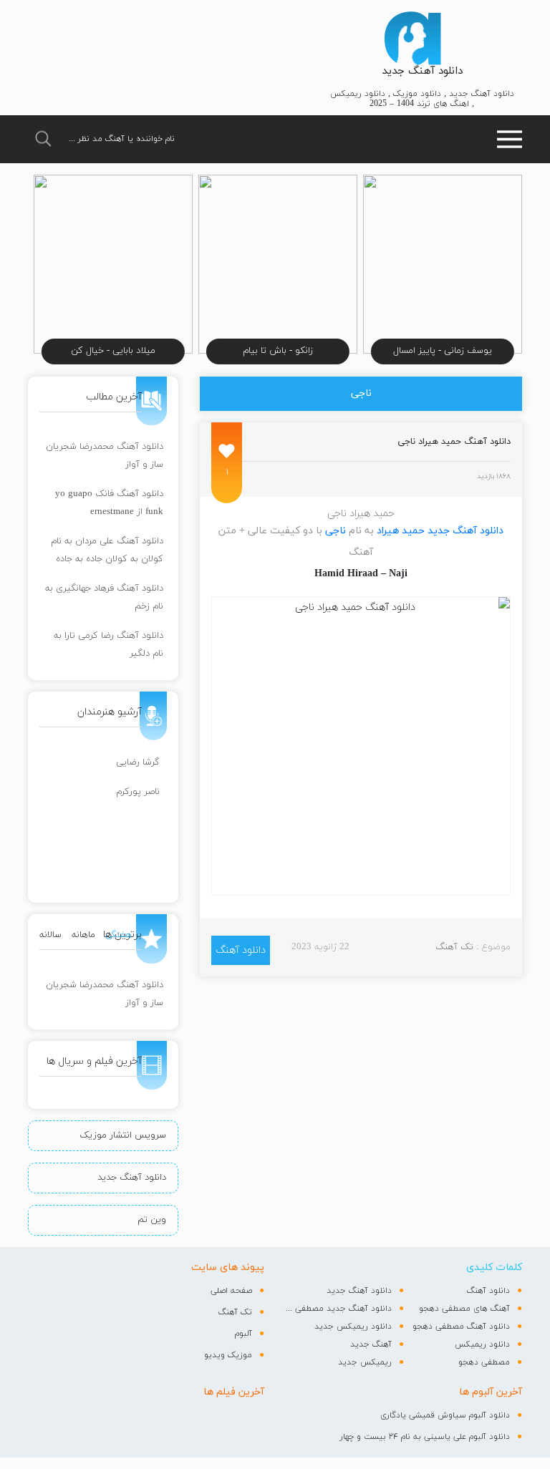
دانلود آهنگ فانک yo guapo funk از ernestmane (109, 503)
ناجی (335, 531)
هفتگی (118, 935)
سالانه (50, 935)
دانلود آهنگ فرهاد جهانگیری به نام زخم (104, 597)
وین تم (152, 1219)
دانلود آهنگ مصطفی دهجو (461, 1326)
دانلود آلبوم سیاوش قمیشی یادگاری (445, 1415)
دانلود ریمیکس (482, 1344)
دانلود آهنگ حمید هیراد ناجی (454, 441)
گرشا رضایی (138, 762)
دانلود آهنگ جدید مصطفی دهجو (339, 1308)
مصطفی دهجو (484, 1362)
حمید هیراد (401, 531)
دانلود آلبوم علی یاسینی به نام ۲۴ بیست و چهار (425, 1437)
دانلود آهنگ (241, 950)
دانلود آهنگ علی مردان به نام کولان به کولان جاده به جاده (107, 550)
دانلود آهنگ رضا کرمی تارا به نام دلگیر (108, 644)
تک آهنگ (454, 947)
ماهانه (83, 935)
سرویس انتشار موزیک (122, 1135)
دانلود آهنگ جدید (422, 71)
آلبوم (243, 1333)
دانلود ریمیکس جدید (353, 1326)
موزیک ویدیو (228, 1355)
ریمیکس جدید (365, 1362)
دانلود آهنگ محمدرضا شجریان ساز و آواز (104, 455)
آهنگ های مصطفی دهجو (464, 1308)
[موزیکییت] (412, 38)
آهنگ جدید (371, 1344)
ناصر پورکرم (138, 791)
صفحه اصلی (231, 1290)
